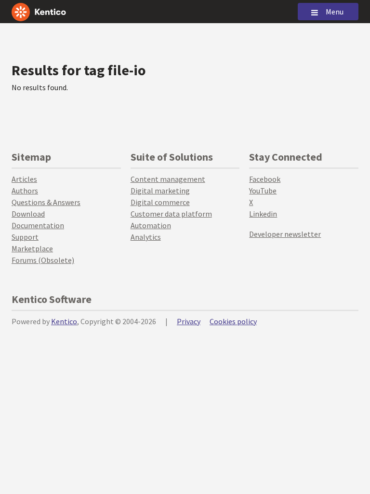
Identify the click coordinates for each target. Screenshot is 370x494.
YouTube (263, 190)
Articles (24, 179)
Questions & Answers (46, 202)
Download (28, 214)
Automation (151, 225)
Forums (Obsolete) (43, 260)
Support (25, 237)
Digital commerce (160, 202)
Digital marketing (160, 190)
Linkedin (263, 214)
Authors (25, 190)
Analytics (146, 237)
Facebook (264, 179)
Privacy (188, 321)
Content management (168, 179)
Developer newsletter (285, 234)
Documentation (38, 225)
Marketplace (32, 248)
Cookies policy (233, 321)
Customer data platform (171, 214)
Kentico (64, 321)
